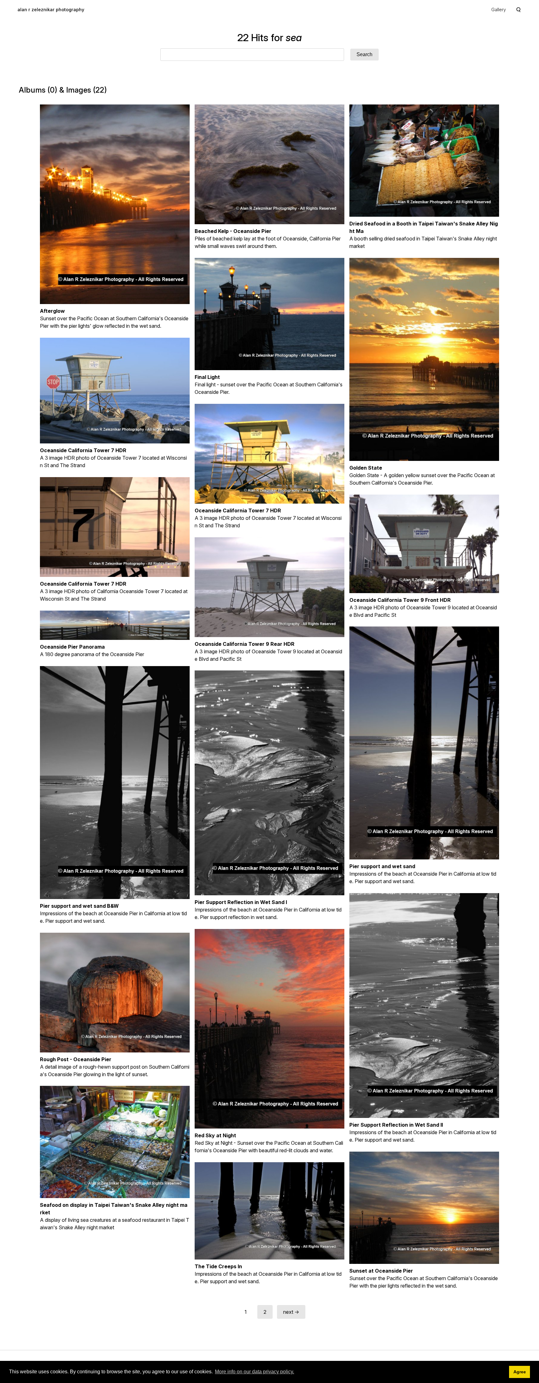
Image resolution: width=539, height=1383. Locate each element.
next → (291, 1312)
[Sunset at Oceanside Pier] (424, 1208)
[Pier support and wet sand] (424, 742)
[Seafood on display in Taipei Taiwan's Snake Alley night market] (115, 1142)
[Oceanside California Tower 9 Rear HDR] (269, 587)
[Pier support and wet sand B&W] (115, 782)
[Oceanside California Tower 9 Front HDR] (424, 544)
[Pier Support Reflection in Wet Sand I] (269, 782)
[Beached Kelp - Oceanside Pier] (269, 164)
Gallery (498, 9)
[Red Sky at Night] (269, 1029)
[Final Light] (269, 314)
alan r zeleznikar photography (50, 9)
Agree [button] (519, 1371)
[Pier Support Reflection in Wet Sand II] (424, 1005)
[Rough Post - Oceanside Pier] (115, 992)
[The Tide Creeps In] (269, 1211)
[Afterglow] (115, 204)
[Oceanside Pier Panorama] (115, 625)
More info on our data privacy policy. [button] (254, 1371)
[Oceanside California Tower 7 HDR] (115, 390)
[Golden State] (424, 359)
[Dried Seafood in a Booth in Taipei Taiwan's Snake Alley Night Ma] (424, 160)
